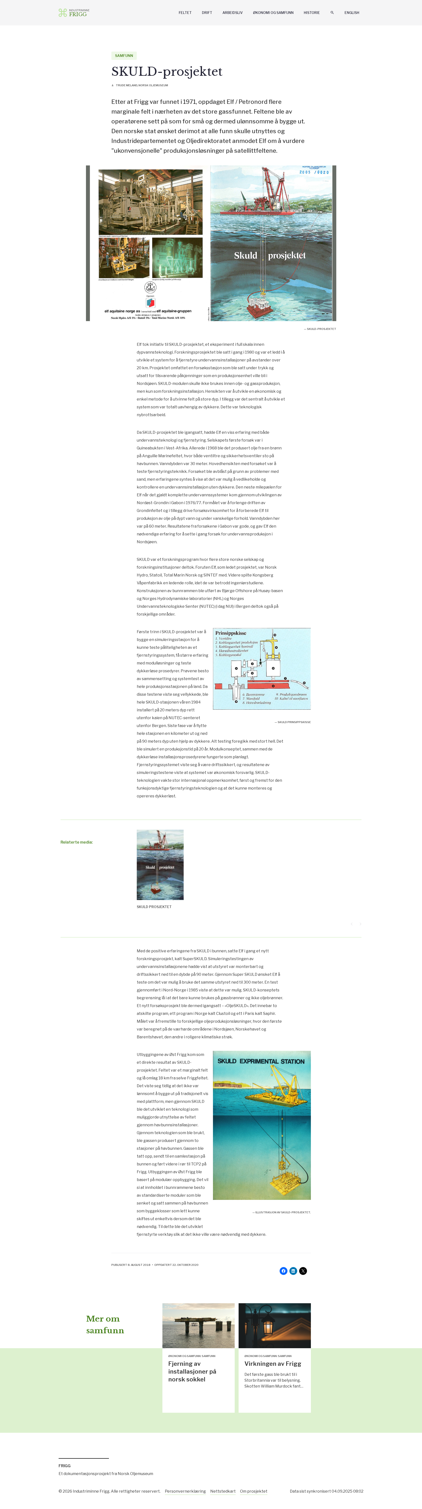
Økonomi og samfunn (273, 13)
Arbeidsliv (232, 13)
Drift (207, 13)
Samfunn (124, 56)
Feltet (185, 13)
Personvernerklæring (185, 1491)
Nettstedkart (223, 1491)
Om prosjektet (253, 1491)
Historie (312, 13)
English (352, 13)
